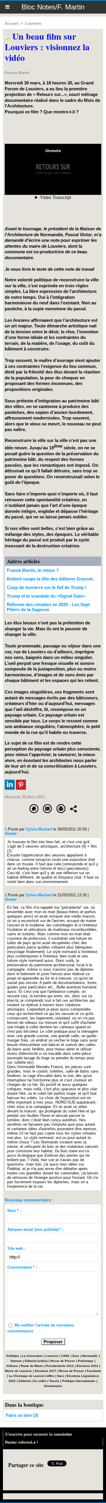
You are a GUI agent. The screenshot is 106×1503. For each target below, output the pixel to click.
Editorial (25, 1381)
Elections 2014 (87, 1365)
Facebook (94, 1371)
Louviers (33, 23)
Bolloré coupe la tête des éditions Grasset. (50, 578)
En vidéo (40, 1381)
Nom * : (14, 1210)
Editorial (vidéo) (36, 1360)
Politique (12, 1355)
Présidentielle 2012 (60, 1365)
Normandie (90, 1355)
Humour (16, 1360)
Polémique (85, 1360)
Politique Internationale (78, 1381)
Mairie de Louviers (18, 1371)
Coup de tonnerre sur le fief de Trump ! (47, 587)
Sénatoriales (53, 1386)
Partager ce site (26, 1465)
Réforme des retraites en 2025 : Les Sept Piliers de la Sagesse (48, 607)
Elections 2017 (45, 1371)
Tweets (54, 1381)
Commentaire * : (22, 1267)
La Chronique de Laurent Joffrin (31, 1376)
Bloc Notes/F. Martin (53, 7)
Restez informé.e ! (21, 1442)
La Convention (32, 1355)
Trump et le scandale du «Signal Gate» (46, 595)
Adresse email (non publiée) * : (35, 1229)
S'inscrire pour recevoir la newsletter (38, 1434)
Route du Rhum (32, 1365)
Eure (75, 1355)
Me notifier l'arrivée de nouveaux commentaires (40, 1328)
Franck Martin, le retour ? (33, 570)
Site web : (16, 1248)
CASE (65, 1355)
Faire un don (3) (22, 1415)
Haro (60, 1376)
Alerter (11, 833)
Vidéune (12, 1365)
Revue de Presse (62, 1360)
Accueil (11, 23)
